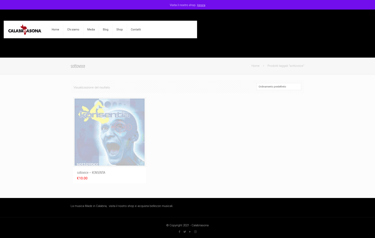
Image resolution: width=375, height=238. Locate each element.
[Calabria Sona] (25, 29)
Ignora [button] (201, 5)
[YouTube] (190, 232)
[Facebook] (180, 232)
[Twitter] (185, 232)
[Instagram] (195, 232)
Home (256, 66)
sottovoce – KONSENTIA (91, 172)
